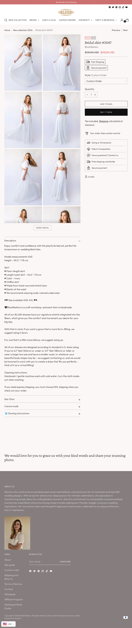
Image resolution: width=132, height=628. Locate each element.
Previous (116, 30)
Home (7, 30)
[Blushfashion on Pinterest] (116, 7)
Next (125, 30)
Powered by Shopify (12, 618)
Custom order (11, 570)
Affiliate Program (13, 599)
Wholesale (9, 594)
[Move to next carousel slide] (125, 439)
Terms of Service (13, 583)
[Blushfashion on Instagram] (120, 7)
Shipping (103, 121)
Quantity (89, 89)
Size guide (9, 564)
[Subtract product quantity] (95, 94)
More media (42, 228)
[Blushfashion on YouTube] (126, 7)
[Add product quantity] (87, 94)
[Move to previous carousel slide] (119, 439)
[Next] (94, 2)
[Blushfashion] (66, 12)
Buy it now (106, 112)
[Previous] (37, 2)
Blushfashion (91, 46)
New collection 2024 (22, 30)
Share (91, 177)
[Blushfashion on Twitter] (113, 7)
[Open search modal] (5, 20)
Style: (96, 75)
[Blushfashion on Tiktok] (123, 7)
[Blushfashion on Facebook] (110, 7)
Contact (8, 589)
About (7, 559)
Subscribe (65, 561)
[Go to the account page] (120, 20)
